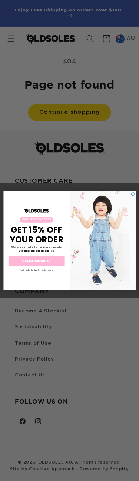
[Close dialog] (133, 194)
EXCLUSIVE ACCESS (36, 220)
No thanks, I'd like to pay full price (36, 270)
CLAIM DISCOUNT (36, 261)
